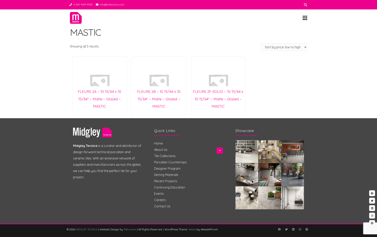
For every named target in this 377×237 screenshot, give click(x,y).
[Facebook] (279, 229)
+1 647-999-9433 (82, 4)
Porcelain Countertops (170, 162)
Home (158, 143)
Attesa (192, 229)
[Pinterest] (306, 229)
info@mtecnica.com (112, 4)
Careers (160, 200)
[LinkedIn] (293, 229)
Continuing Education (169, 187)
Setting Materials (166, 175)
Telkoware (130, 229)
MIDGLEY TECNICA (87, 229)
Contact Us (162, 206)
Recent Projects (165, 181)
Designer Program (167, 168)
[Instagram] (299, 229)
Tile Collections (165, 156)
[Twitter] (286, 229)
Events (159, 194)
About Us (160, 150)
